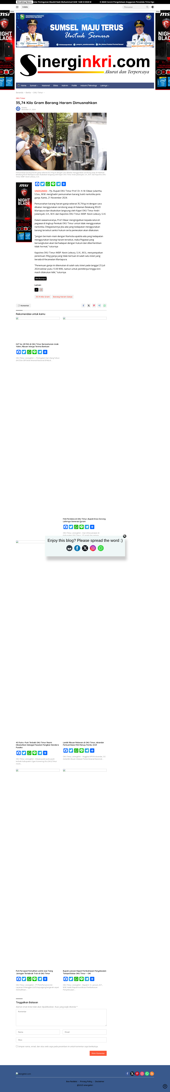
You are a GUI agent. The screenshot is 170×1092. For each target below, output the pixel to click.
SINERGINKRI (41, 190)
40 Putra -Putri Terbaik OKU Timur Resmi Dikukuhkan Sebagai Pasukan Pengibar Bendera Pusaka (37, 745)
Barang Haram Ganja (62, 297)
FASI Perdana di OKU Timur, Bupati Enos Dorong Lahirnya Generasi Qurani (84, 520)
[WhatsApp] (147, 1074)
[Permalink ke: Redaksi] (18, 108)
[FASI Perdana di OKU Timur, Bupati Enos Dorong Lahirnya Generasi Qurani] (85, 416)
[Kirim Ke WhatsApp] (105, 306)
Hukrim (65, 85)
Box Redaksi (71, 1081)
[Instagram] (142, 1074)
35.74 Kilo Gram (43, 297)
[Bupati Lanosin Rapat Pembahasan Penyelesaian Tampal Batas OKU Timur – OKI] (85, 868)
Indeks (25, 7)
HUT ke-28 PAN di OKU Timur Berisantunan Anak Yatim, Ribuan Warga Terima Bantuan (37, 345)
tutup (12, 11)
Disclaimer (99, 1081)
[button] (147, 7)
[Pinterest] (137, 1074)
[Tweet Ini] (89, 306)
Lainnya (103, 85)
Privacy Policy (86, 1081)
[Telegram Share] (99, 306)
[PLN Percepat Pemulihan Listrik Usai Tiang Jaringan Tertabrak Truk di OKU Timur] (38, 868)
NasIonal (46, 85)
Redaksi (24, 108)
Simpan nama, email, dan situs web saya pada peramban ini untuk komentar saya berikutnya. (58, 1046)
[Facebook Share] (83, 306)
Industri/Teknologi (89, 85)
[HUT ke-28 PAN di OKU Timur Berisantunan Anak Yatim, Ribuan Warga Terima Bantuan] (38, 329)
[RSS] (152, 1074)
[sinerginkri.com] (85, 64)
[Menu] (18, 7)
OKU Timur (20, 98)
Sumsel (33, 85)
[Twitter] (132, 1074)
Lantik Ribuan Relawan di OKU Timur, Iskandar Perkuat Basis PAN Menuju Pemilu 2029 (83, 743)
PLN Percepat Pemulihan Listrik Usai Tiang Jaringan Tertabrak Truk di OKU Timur (34, 972)
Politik (74, 85)
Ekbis (55, 85)
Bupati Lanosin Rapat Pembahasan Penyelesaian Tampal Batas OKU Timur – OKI (84, 972)
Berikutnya (40, 278)
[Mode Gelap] (152, 7)
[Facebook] (127, 1074)
